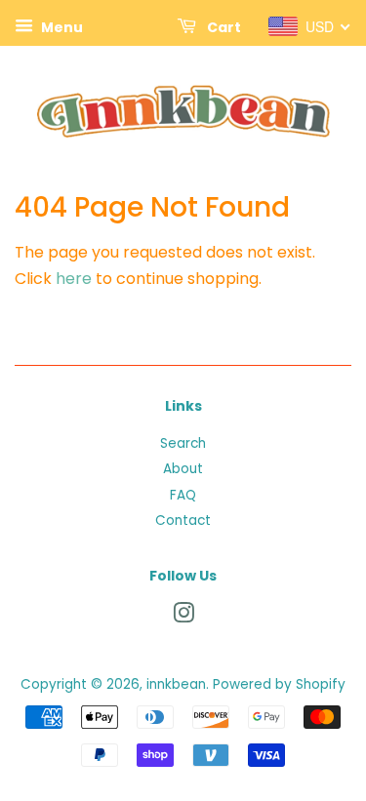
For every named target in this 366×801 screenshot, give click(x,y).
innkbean (176, 684)
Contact (183, 520)
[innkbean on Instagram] (183, 617)
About (183, 469)
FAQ (183, 495)
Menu (60, 27)
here (74, 278)
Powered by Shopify (279, 684)
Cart (222, 27)
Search (183, 443)
